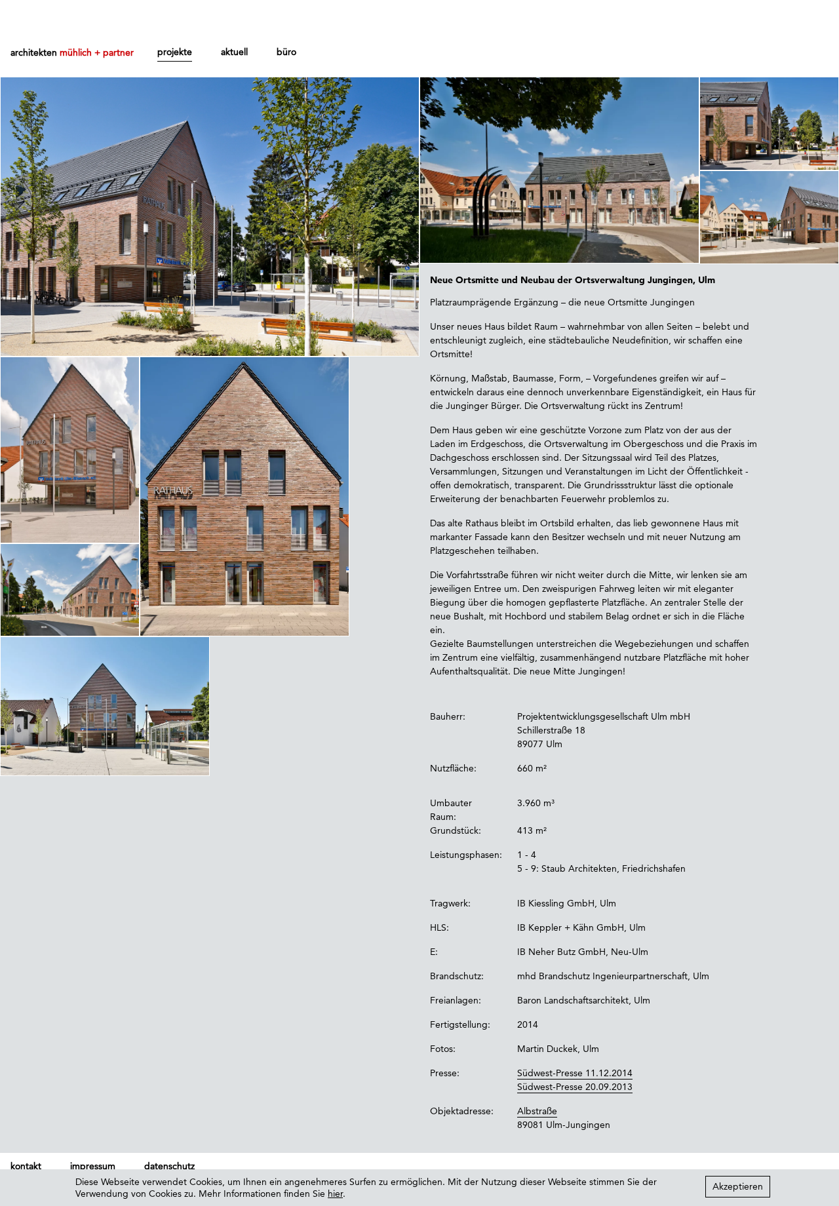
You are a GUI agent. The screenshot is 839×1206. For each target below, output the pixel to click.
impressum (92, 1166)
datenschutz (169, 1166)
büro (286, 52)
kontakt (25, 1166)
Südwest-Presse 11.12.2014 (575, 1073)
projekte (174, 52)
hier (335, 1193)
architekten (72, 52)
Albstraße (537, 1111)
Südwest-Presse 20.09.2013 (575, 1087)
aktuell (234, 52)
